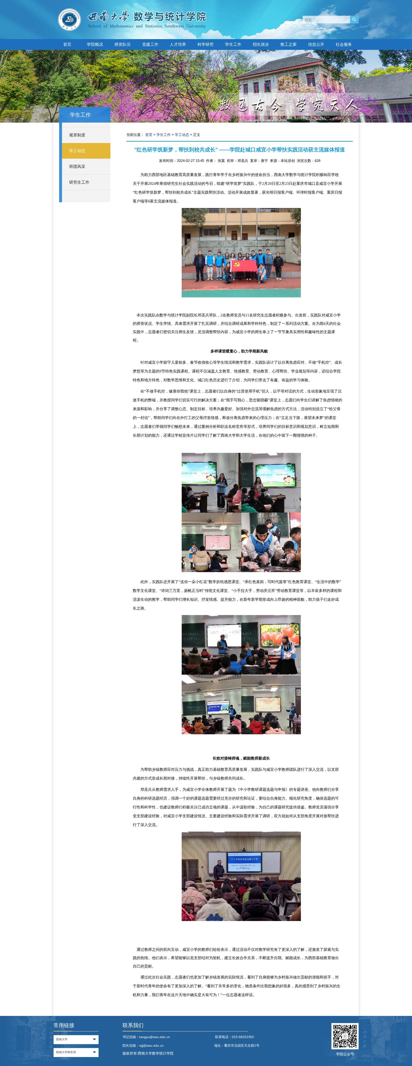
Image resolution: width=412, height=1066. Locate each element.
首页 (67, 44)
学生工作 (233, 44)
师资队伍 (122, 44)
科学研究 (205, 44)
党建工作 (150, 44)
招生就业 (261, 44)
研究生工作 (79, 182)
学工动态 (77, 151)
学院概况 (95, 44)
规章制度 (77, 135)
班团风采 (77, 166)
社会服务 (344, 44)
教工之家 (288, 44)
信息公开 (316, 44)
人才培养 (178, 44)
